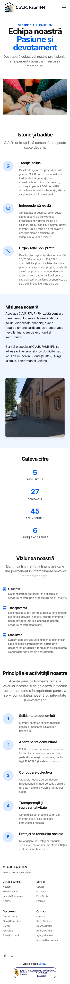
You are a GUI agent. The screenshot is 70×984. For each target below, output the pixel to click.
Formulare (8, 930)
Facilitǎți (40, 900)
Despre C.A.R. (10, 916)
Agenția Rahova (44, 935)
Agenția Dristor (44, 925)
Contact (40, 916)
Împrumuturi (42, 891)
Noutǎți (6, 886)
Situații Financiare (12, 921)
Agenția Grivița (44, 930)
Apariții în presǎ (11, 935)
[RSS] (11, 956)
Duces (41, 963)
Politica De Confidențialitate (17, 872)
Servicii (40, 886)
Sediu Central (43, 921)
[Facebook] (4, 956)
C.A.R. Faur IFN (15, 867)
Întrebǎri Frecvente (13, 896)
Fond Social (42, 896)
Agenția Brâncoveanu (47, 940)
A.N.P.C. (7, 900)
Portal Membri (10, 891)
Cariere (6, 925)
